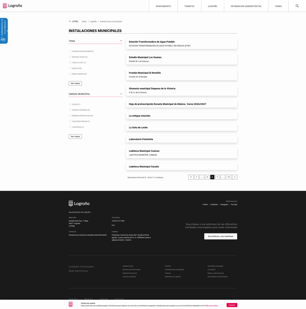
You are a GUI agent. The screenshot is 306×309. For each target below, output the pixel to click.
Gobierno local (128, 266)
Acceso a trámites (129, 277)
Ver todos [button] (75, 83)
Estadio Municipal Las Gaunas (145, 57)
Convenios (211, 269)
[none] (5, 6)
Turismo (168, 273)
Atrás (73, 21)
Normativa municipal (215, 266)
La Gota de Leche (138, 127)
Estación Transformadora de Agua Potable (152, 41)
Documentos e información (218, 277)
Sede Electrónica (78, 270)
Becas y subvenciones (216, 273)
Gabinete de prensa (130, 273)
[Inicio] (15, 6)
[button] (202, 177)
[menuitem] (163, 6)
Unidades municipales (81, 266)
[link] (297, 6)
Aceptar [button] (232, 305)
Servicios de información (132, 269)
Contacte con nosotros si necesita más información (88, 235)
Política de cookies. (211, 306)
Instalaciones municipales (174, 269)
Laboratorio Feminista (141, 139)
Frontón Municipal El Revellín (145, 72)
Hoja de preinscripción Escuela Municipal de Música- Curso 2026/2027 (167, 104)
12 (229, 177)
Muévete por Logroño (173, 277)
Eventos (168, 266)
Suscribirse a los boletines (220, 236)
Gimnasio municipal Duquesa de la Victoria (152, 88)
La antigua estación (139, 115)
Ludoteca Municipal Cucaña (144, 166)
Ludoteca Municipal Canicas (144, 150)
